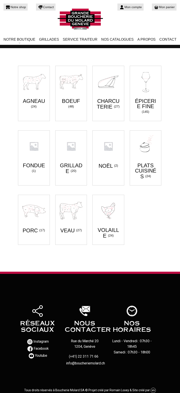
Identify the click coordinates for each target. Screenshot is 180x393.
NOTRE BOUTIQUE (19, 39)
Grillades (49, 39)
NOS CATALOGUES (117, 39)
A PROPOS (146, 39)
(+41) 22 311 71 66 (83, 356)
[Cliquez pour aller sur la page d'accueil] (90, 19)
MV (153, 390)
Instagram (41, 341)
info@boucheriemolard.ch (85, 363)
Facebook (41, 348)
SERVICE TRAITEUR (80, 39)
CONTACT (167, 39)
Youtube (41, 355)
